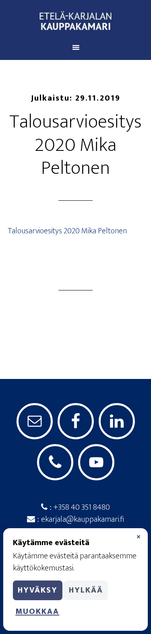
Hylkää (86, 590)
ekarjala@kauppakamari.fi (81, 519)
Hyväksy (38, 590)
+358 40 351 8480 (81, 507)
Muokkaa (37, 611)
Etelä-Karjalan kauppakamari (76, 21)
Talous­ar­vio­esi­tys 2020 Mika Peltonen (67, 231)
